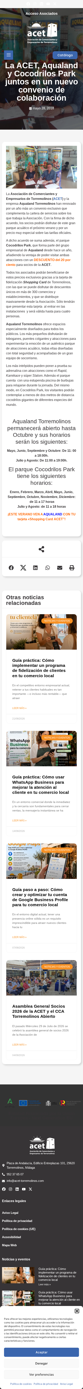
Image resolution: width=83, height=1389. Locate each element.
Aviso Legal (66, 1383)
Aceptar (42, 1352)
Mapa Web (9, 1245)
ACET (57, 198)
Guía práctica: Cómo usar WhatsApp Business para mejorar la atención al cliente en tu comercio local (59, 1298)
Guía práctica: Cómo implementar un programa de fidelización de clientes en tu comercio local (57, 1274)
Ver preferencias (41, 1374)
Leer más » (19, 708)
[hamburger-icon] (8, 55)
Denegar (41, 1363)
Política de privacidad (46, 1383)
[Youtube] (48, 4)
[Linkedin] (41, 4)
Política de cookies (21, 1383)
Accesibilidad (11, 1237)
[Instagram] (35, 4)
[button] (77, 1311)
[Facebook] (28, 4)
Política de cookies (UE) (18, 1229)
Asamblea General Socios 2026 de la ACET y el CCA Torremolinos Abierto (38, 1011)
